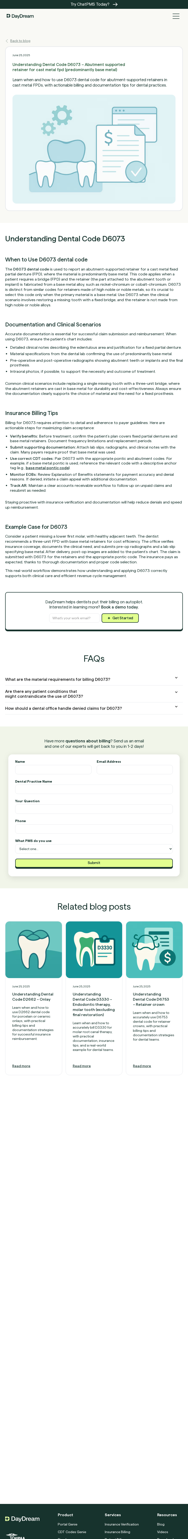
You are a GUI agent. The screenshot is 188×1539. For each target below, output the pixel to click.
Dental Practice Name (33, 781)
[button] (176, 16)
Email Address (109, 761)
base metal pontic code (47, 468)
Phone (20, 821)
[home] (20, 16)
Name (20, 761)
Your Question (27, 801)
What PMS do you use (33, 841)
